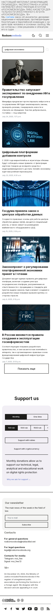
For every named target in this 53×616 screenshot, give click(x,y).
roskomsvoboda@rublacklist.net (19, 541)
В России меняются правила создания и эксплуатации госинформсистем (23, 338)
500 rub (24, 428)
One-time (37, 417)
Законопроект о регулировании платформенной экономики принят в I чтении (25, 270)
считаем (10, 17)
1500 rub (37, 428)
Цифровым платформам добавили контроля (20, 153)
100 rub (11, 428)
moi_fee (18, 558)
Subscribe (26, 525)
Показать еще (26, 368)
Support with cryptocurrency (26, 449)
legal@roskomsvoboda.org (17, 550)
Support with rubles (26, 440)
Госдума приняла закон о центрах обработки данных (22, 212)
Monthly (16, 417)
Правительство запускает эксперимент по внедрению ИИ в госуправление (26, 93)
